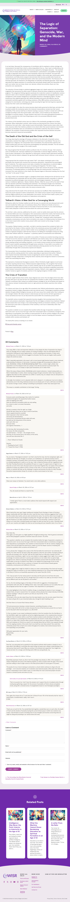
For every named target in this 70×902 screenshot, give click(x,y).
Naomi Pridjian (13, 487)
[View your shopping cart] (63, 4)
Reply (62, 390)
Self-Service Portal (36, 887)
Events (49, 11)
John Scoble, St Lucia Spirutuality (18, 678)
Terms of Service (57, 898)
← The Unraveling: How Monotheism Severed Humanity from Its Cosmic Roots (18, 778)
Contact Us (34, 890)
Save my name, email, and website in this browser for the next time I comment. (29, 764)
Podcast (56, 9)
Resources (48, 9)
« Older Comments (10, 722)
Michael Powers (10, 346)
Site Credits (64, 898)
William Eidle (9, 529)
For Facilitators (35, 884)
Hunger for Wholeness (34, 877)
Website (7, 758)
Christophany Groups (35, 881)
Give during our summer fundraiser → (45, 1)
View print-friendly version (14, 324)
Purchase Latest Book (24, 881)
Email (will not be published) (13, 752)
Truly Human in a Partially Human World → (52, 777)
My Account (58, 4)
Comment (8, 730)
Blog (12, 331)
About (31, 9)
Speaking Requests (22, 892)
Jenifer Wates (9, 656)
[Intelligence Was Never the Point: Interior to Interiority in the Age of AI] (15, 833)
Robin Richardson (10, 705)
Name (7, 746)
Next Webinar (23, 888)
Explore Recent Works (24, 885)
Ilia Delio (54, 44)
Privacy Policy (50, 898)
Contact (56, 11)
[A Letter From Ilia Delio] (57, 833)
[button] (34, 10)
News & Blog (39, 9)
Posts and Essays (24, 878)
